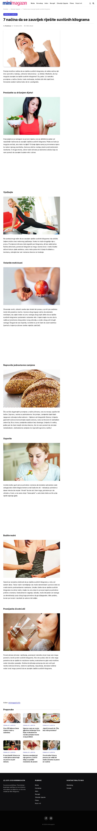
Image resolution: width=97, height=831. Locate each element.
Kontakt (69, 788)
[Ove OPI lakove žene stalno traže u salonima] (12, 718)
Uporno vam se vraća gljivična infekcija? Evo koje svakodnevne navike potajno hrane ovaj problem (31, 732)
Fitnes (72, 3)
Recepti (52, 3)
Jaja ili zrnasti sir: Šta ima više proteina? (51, 729)
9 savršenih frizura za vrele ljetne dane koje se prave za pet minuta (11, 758)
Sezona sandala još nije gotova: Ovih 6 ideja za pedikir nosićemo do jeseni (30, 758)
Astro (46, 3)
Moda (33, 3)
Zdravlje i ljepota (62, 3)
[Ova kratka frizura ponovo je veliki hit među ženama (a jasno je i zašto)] (51, 745)
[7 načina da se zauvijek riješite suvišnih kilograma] (31, 48)
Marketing (70, 785)
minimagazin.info (14, 703)
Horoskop (39, 3)
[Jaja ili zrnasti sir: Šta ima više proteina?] (51, 718)
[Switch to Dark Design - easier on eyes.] (90, 3)
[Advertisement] (31, 169)
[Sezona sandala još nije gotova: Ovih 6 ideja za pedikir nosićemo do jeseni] (31, 745)
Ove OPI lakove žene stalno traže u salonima (11, 730)
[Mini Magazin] (15, 3)
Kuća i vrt (79, 3)
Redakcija (8, 26)
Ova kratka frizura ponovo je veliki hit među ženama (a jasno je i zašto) (51, 758)
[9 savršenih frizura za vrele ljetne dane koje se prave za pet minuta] (12, 745)
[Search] (93, 3)
